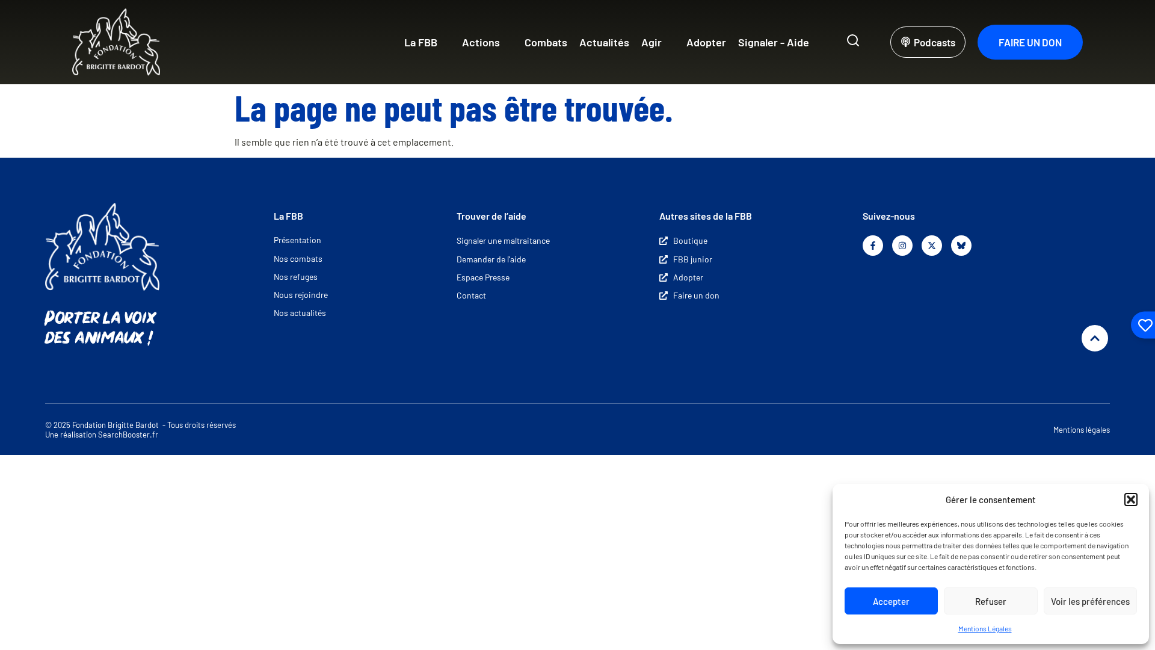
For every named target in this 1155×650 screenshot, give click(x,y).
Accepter (891, 601)
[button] (1131, 500)
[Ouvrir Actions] (508, 42)
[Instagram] (902, 245)
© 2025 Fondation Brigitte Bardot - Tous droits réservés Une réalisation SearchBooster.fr (140, 430)
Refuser (990, 601)
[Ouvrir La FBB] (445, 42)
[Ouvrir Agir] (669, 42)
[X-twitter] (932, 245)
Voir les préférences (1090, 601)
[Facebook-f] (873, 245)
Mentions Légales (985, 628)
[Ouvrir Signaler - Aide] (817, 42)
